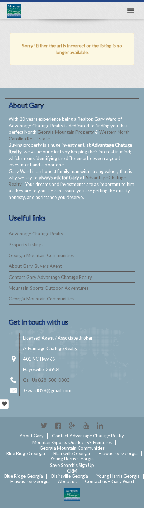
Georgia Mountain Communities (41, 255)
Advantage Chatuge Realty (36, 233)
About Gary (32, 436)
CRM (72, 471)
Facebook (58, 425)
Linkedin (100, 425)
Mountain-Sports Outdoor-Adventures (48, 288)
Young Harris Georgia (72, 458)
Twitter (44, 425)
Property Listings (26, 244)
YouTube (86, 425)
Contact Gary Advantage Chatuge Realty (50, 277)
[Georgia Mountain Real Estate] (72, 494)
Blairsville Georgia (71, 453)
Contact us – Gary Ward (109, 481)
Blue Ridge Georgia (25, 453)
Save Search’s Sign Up (72, 465)
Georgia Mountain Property (66, 132)
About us (67, 481)
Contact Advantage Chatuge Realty (88, 436)
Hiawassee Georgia (118, 453)
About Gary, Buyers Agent (35, 266)
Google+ (72, 425)
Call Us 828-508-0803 (46, 380)
